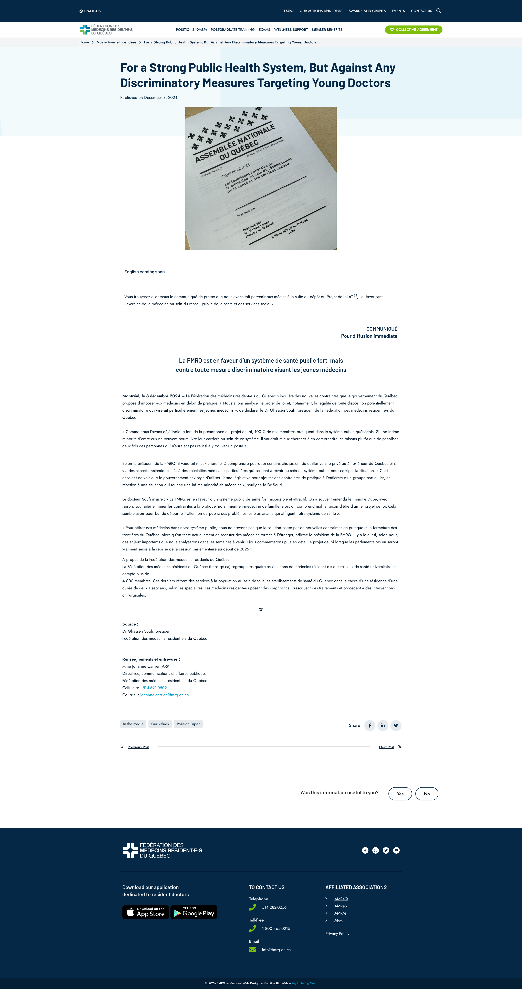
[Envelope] (396, 850)
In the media (133, 724)
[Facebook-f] (365, 850)
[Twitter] (386, 850)
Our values (160, 724)
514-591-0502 (155, 688)
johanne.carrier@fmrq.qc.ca (164, 695)
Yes (400, 793)
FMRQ (289, 10)
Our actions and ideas (321, 10)
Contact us (421, 10)
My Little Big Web (304, 983)
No (427, 793)
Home (84, 42)
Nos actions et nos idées (116, 42)
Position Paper (188, 724)
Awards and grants (367, 10)
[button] (369, 725)
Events (398, 10)
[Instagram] (375, 850)
